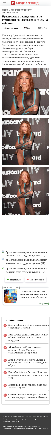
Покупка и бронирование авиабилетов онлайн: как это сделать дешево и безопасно (33, 294)
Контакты (29, 429)
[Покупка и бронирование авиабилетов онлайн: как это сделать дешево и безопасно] (11, 302)
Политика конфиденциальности (14, 426)
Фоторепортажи (11, 28)
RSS (36, 429)
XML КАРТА (43, 429)
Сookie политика (19, 429)
